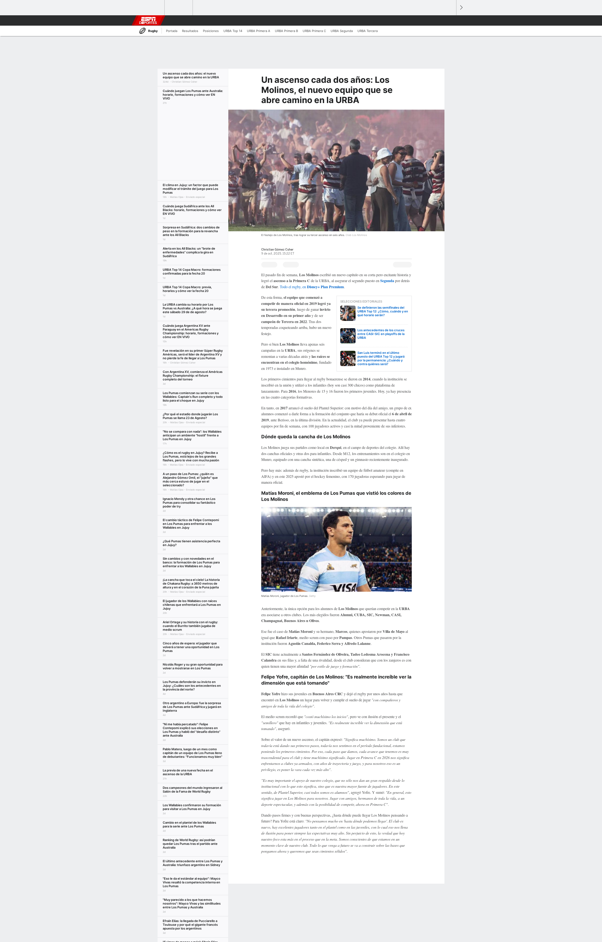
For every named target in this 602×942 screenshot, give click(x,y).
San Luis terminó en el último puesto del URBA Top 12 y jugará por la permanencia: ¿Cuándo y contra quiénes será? (380, 358)
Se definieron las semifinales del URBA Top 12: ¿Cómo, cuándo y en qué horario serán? (382, 311)
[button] (450, 20)
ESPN (148, 20)
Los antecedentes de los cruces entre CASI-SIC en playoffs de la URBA (380, 333)
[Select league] (151, 7)
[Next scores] (461, 7)
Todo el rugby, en (312, 286)
